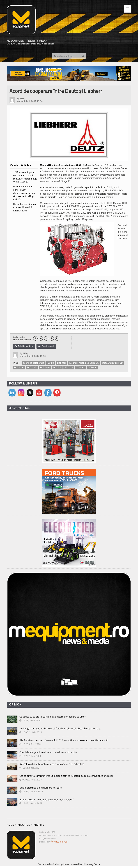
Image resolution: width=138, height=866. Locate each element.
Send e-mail (46, 346)
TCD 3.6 (57, 367)
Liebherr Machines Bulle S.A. (71, 165)
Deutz (51, 363)
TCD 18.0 (44, 367)
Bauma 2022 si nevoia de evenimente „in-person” (46, 799)
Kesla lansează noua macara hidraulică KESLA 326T (24, 207)
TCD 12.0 (18, 367)
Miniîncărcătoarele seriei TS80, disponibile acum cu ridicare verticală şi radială (24, 193)
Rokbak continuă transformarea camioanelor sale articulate (51, 764)
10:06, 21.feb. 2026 (30, 732)
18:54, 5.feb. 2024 (29, 768)
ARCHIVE (39, 824)
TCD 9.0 (92, 367)
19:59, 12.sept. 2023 (31, 791)
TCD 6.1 (80, 367)
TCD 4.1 (69, 367)
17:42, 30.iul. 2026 (30, 720)
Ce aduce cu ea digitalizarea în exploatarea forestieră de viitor (52, 716)
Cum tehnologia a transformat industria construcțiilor (48, 752)
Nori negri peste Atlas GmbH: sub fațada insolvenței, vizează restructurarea (60, 728)
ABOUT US (24, 824)
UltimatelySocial (91, 864)
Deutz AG (45, 165)
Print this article (24, 346)
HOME (10, 824)
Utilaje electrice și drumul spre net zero (40, 787)
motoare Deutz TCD (112, 363)
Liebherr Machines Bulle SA (84, 363)
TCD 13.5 (31, 367)
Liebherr (61, 363)
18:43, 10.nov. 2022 (30, 803)
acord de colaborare (33, 363)
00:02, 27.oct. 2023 (30, 779)
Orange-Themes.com (59, 841)
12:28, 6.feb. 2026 (29, 744)
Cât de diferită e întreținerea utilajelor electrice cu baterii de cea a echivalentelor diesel (66, 776)
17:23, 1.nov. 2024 (30, 756)
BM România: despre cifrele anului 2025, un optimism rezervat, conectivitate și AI (63, 740)
